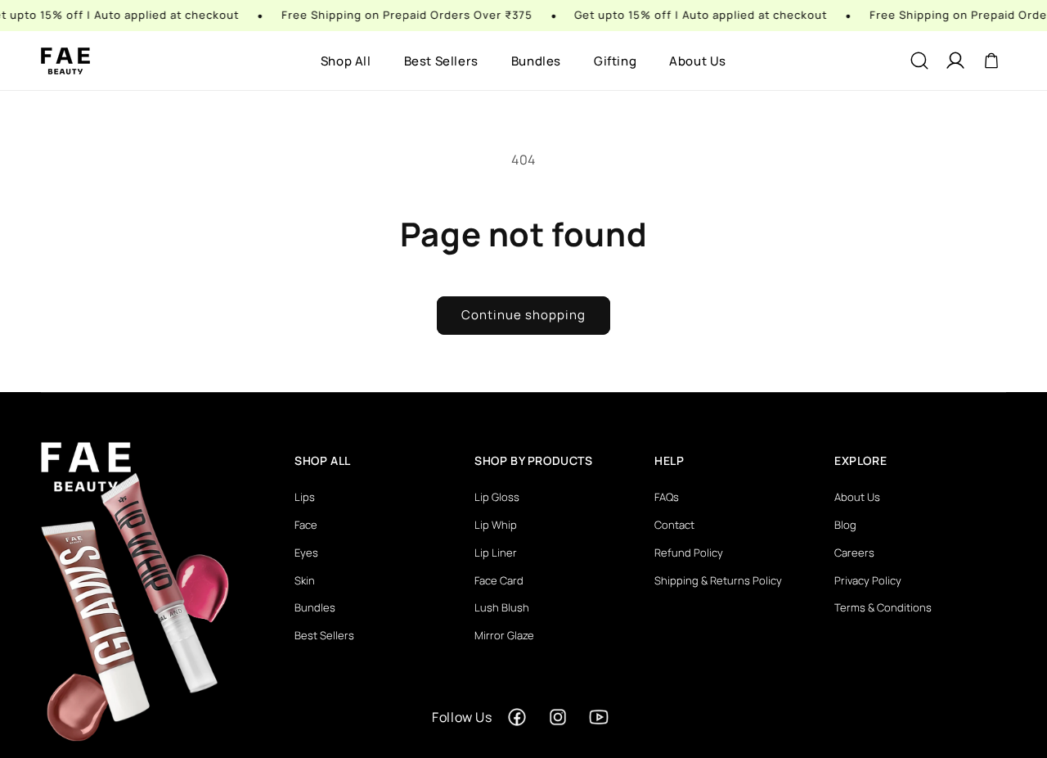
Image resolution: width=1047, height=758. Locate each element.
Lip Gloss (496, 497)
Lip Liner (495, 552)
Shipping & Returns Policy (718, 580)
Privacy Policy (867, 580)
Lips (304, 497)
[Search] (919, 61)
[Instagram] (557, 717)
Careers (854, 552)
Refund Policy (688, 552)
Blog (845, 524)
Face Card (499, 580)
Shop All (346, 61)
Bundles (536, 61)
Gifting (615, 61)
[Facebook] (517, 717)
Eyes (306, 552)
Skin (304, 580)
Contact (674, 524)
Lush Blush (501, 607)
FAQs (666, 497)
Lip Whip (495, 524)
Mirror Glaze (504, 635)
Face (305, 524)
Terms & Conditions (883, 607)
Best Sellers (441, 61)
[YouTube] (598, 717)
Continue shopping (523, 314)
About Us (697, 61)
